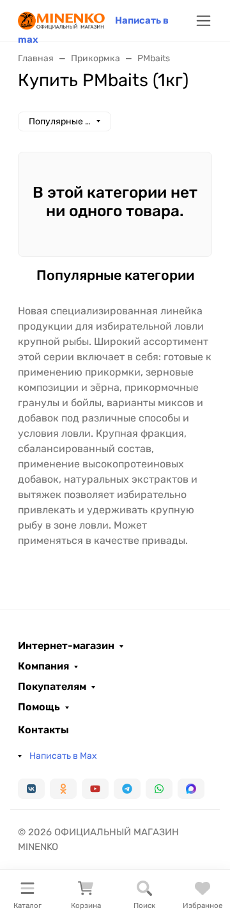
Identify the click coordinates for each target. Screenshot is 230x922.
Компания (43, 666)
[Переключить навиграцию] (203, 20)
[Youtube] (95, 789)
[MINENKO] (61, 19)
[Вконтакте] (31, 789)
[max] (191, 789)
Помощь (39, 707)
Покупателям (52, 687)
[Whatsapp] (159, 789)
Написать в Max (63, 755)
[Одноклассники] (63, 789)
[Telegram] (127, 789)
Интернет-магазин (66, 646)
